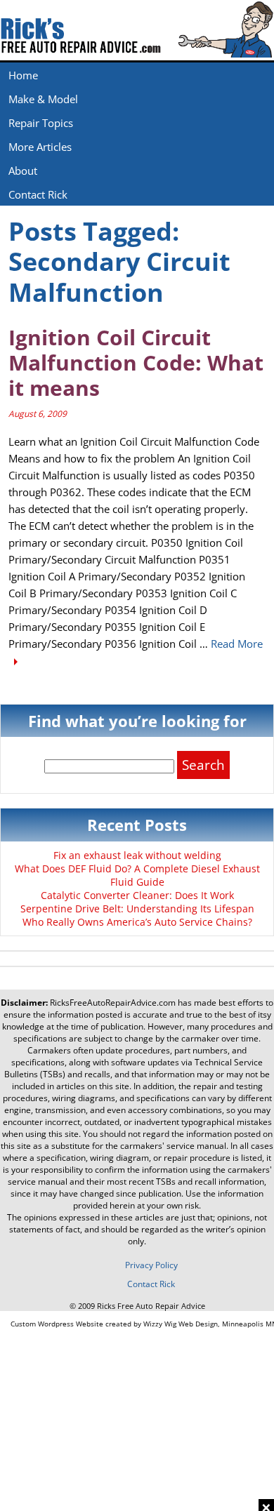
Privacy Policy (151, 1265)
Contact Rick (37, 194)
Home (23, 75)
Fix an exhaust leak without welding (137, 855)
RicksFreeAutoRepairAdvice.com (113, 1003)
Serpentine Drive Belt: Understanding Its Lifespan (137, 908)
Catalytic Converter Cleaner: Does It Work (137, 895)
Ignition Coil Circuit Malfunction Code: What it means (135, 362)
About (22, 171)
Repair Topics (40, 123)
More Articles (40, 147)
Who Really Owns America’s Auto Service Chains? (137, 921)
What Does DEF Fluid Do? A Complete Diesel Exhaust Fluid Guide (137, 875)
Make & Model (43, 99)
